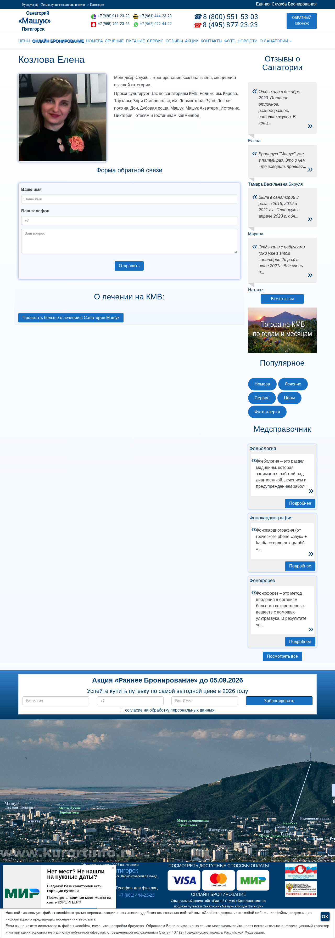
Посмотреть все (282, 656)
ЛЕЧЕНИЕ (114, 41)
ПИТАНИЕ (135, 41)
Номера (262, 384)
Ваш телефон (35, 211)
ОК (325, 916)
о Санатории (274, 41)
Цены (289, 398)
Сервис (262, 398)
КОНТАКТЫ (211, 41)
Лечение (293, 384)
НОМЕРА (94, 41)
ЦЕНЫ (24, 41)
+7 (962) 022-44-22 (156, 24)
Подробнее (300, 503)
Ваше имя (31, 189)
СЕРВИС (155, 41)
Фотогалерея (267, 412)
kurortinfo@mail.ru (101, 817)
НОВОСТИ (248, 41)
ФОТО (230, 41)
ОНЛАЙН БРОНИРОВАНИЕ (58, 41)
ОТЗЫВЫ (174, 41)
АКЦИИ (192, 41)
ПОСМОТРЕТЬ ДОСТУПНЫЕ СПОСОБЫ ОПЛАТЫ (219, 865)
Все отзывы (282, 299)
